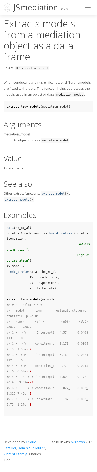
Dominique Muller (31, 448)
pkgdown (78, 442)
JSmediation (35, 7)
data (10, 228)
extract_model (53, 193)
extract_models (17, 199)
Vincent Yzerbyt (16, 454)
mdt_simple (19, 272)
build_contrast (61, 233)
